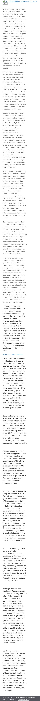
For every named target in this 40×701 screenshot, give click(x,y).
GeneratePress (23, 700)
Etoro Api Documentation (13, 354)
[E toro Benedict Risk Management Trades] (20, 1)
